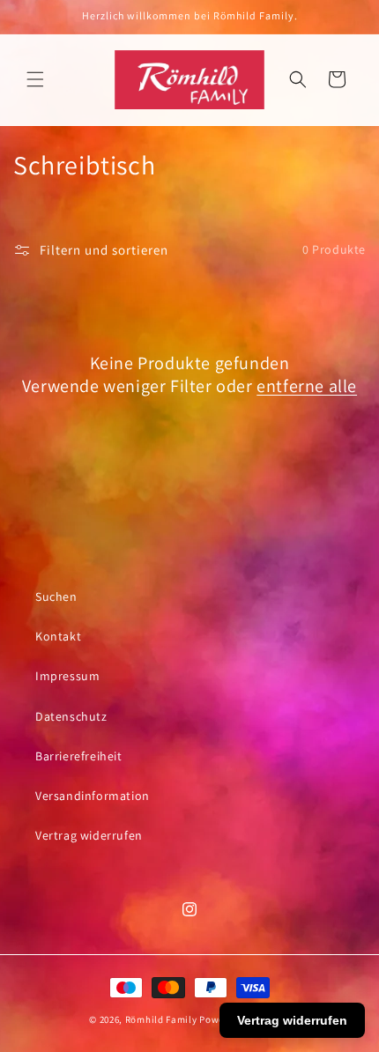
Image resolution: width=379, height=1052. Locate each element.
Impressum (67, 676)
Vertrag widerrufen (89, 835)
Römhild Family (161, 1019)
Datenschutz (71, 716)
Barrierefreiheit (79, 756)
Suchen (56, 596)
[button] (35, 79)
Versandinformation (92, 796)
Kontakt (58, 636)
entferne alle (306, 385)
